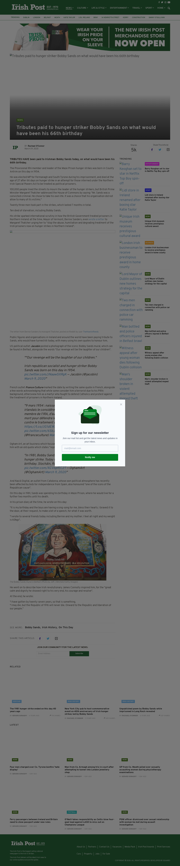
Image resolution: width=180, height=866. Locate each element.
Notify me (90, 457)
